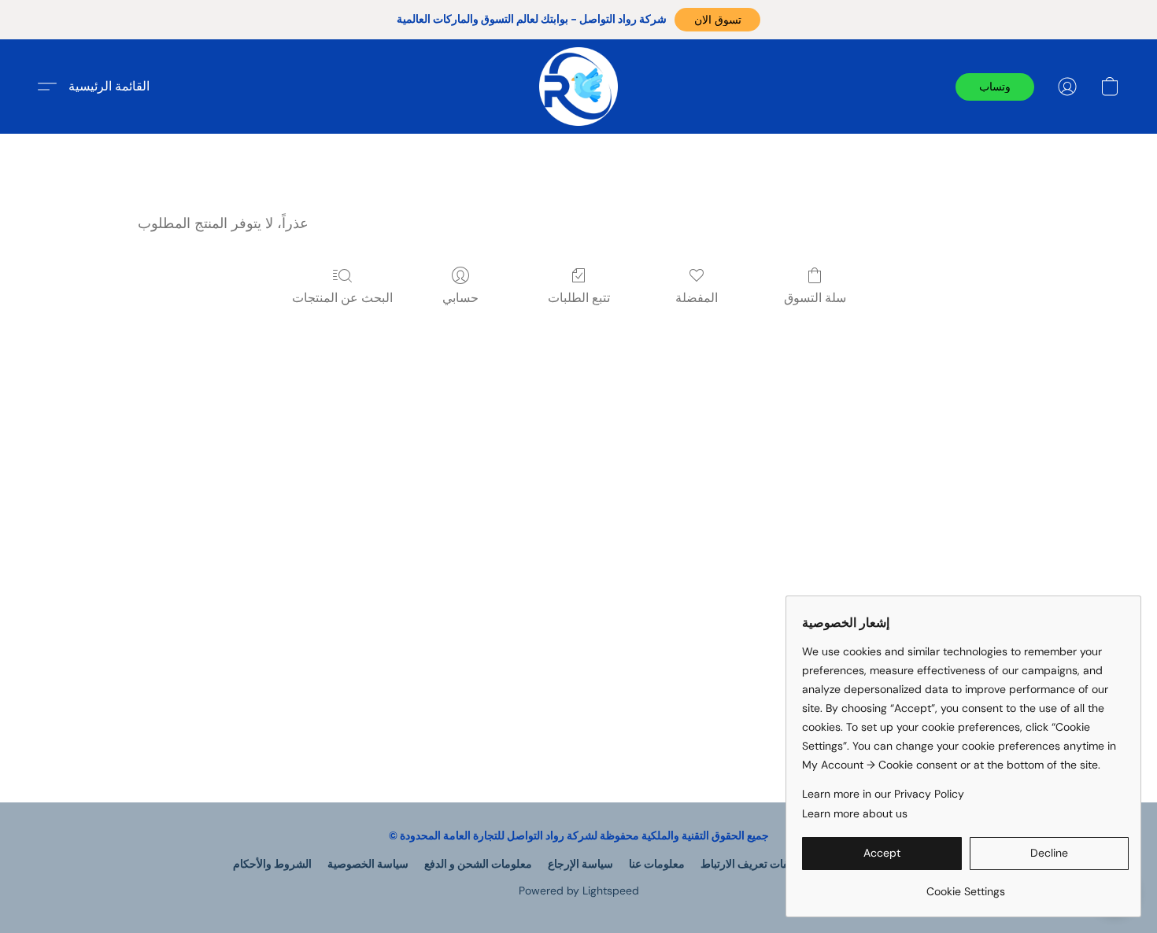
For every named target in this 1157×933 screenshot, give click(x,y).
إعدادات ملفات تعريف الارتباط (768, 864)
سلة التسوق (815, 297)
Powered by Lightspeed (579, 890)
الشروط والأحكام (272, 864)
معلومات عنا (657, 864)
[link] (965, 885)
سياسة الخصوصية (367, 864)
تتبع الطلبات (579, 297)
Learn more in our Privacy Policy (883, 794)
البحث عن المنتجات (342, 297)
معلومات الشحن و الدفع (478, 864)
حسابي (460, 297)
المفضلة (696, 297)
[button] (717, 19)
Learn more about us (854, 813)
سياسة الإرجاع (580, 864)
